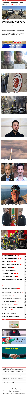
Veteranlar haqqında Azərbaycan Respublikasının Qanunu (9, 377)
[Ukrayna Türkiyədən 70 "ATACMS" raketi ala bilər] (14, 149)
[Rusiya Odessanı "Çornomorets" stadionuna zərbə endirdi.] (14, 239)
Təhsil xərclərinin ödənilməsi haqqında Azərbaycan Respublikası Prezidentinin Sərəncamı (12, 381)
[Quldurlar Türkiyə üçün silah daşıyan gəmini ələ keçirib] (14, 353)
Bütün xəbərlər (4, 319)
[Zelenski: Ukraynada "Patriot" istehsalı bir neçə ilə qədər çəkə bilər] (14, 127)
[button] (3, 355)
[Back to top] (26, 397)
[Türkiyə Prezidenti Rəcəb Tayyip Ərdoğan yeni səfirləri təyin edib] (14, 82)
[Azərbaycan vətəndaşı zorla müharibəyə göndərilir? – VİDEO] (14, 60)
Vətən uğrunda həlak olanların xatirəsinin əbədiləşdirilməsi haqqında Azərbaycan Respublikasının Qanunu (13, 369)
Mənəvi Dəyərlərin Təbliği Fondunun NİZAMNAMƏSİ (8, 382)
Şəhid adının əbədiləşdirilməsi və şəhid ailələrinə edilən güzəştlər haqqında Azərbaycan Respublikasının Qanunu (12, 375)
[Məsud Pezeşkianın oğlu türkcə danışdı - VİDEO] (14, 172)
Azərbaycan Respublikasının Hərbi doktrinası (7, 368)
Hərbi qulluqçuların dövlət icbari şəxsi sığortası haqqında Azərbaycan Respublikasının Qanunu (13, 378)
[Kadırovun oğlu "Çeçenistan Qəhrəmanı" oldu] (14, 217)
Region (8, 19)
